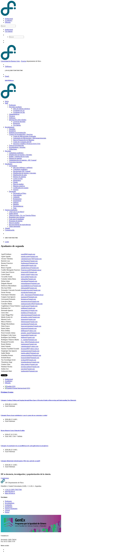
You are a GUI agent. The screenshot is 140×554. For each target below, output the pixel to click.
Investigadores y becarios (17, 147)
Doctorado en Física (19, 193)
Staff (6, 103)
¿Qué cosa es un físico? (16, 212)
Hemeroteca (17, 180)
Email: (7, 76)
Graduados (8, 505)
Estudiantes (8, 164)
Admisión (16, 197)
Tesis (14, 208)
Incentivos (12, 131)
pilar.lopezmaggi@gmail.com (30, 315)
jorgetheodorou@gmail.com (30, 362)
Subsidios (12, 129)
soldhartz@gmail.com (28, 308)
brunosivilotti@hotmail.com (30, 358)
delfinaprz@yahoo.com (28, 331)
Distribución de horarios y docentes (20, 155)
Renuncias (16, 123)
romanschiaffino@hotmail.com (31, 355)
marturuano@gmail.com (29, 344)
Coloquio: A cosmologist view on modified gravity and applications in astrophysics (24, 445)
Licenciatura (13, 166)
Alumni (7, 228)
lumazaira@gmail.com (28, 319)
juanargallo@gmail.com (28, 335)
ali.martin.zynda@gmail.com (30, 317)
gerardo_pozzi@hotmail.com (30, 333)
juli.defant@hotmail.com (29, 281)
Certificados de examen (20, 188)
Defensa (15, 202)
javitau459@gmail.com (28, 360)
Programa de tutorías (15, 221)
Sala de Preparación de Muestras (23, 140)
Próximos (7, 392)
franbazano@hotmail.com (29, 263)
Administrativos (14, 114)
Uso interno (9, 31)
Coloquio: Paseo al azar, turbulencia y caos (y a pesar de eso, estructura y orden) (24, 415)
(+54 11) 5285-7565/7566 (13, 489)
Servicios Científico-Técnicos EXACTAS (26, 144)
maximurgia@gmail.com (29, 324)
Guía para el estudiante (16, 219)
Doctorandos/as (18, 206)
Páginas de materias (15, 158)
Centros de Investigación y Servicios (21, 134)
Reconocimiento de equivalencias (20, 224)
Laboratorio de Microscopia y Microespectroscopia (29, 138)
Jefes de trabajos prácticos (21, 109)
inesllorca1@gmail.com (28, 313)
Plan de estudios (18, 184)
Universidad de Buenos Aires (10, 61)
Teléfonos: (8, 66)
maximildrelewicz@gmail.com (31, 286)
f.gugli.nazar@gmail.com (29, 306)
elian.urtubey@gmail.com (29, 364)
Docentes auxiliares (15, 107)
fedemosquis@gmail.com (29, 322)
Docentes (8, 151)
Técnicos (12, 116)
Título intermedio (14, 226)
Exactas (23, 61)
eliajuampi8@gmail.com (29, 288)
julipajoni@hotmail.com (29, 328)
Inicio (7, 101)
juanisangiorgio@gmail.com (30, 351)
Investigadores (9, 127)
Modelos (16, 204)
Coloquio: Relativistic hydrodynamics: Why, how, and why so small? (20, 461)
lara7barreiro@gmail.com (29, 261)
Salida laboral (13, 213)
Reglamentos (17, 199)
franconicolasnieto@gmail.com (31, 326)
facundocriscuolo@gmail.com (30, 290)
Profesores (12, 105)
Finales (15, 182)
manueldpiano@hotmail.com (30, 283)
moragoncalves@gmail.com (30, 301)
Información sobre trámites (17, 120)
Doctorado (12, 191)
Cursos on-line (18, 178)
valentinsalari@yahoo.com (29, 346)
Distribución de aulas (20, 175)
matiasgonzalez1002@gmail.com (31, 304)
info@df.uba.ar (9, 80)
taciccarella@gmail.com (28, 277)
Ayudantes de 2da (19, 112)
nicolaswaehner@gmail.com (30, 366)
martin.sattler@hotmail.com (30, 353)
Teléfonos (12, 118)
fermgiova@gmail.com (28, 299)
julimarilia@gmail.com (28, 279)
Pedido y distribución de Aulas (19, 156)
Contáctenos (5, 478)
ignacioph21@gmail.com (29, 310)
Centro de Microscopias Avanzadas (24, 136)
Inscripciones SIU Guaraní (21, 171)
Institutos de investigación (17, 132)
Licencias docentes (19, 121)
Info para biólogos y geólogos (22, 167)
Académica (8, 20)
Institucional (9, 19)
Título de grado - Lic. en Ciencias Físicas (22, 215)
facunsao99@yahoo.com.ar (30, 349)
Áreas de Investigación (16, 145)
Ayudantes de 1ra (18, 110)
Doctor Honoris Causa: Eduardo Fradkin (13, 430)
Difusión (8, 22)
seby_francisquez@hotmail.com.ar (32, 295)
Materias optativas (19, 186)
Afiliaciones (13, 149)
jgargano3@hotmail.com (29, 297)
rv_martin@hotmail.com (29, 340)
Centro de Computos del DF (22, 142)
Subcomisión (17, 195)
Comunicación (9, 230)
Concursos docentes (15, 162)
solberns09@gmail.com (28, 265)
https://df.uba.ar (10, 493)
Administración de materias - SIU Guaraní (22, 160)
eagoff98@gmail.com (28, 254)
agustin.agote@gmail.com (29, 256)
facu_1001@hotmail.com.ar (30, 342)
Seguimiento (17, 201)
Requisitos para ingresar (16, 217)
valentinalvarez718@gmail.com (31, 259)
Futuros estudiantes (11, 210)
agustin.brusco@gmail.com (30, 268)
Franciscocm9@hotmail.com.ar (31, 270)
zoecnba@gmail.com (28, 369)
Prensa (7, 512)
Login (7, 242)
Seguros (15, 189)
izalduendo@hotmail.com (29, 371)
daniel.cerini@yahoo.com (29, 274)
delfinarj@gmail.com (28, 337)
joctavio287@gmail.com (29, 272)
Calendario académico (16, 153)
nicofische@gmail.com (28, 292)
